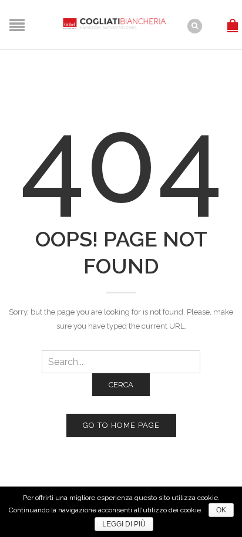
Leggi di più (124, 524)
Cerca (121, 384)
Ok (221, 510)
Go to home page (121, 425)
